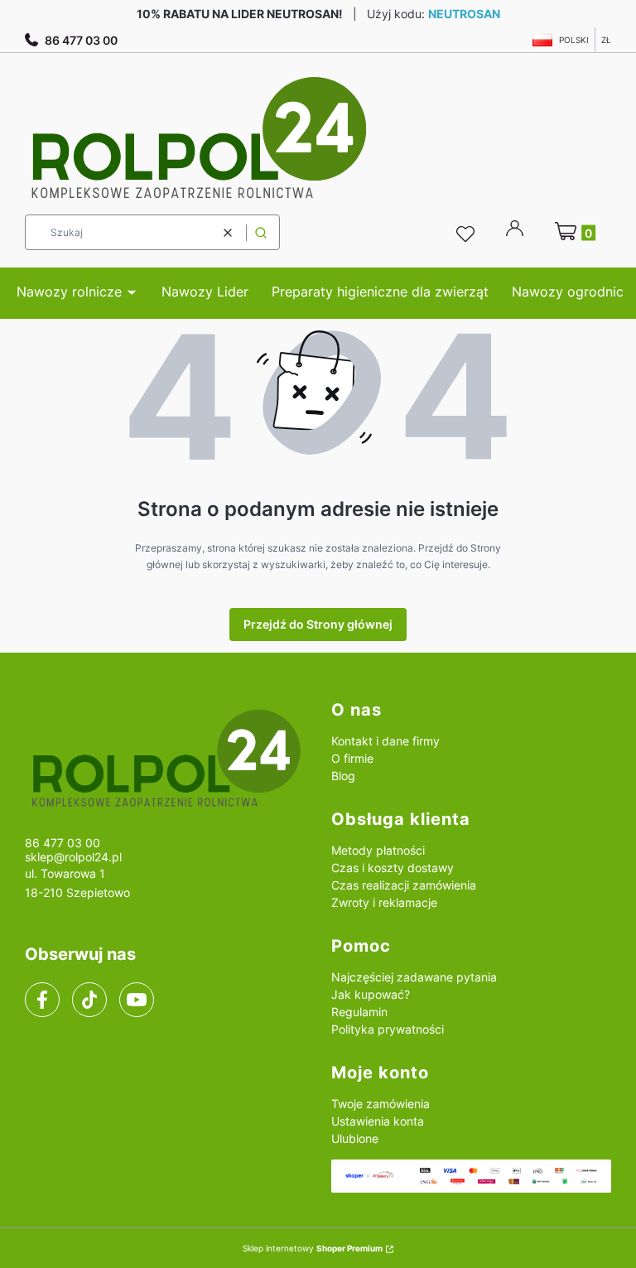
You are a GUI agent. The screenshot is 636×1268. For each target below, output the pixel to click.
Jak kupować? (370, 994)
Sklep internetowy (313, 1248)
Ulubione (354, 1138)
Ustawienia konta (377, 1121)
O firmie (352, 758)
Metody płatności (378, 850)
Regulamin (359, 1012)
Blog (343, 776)
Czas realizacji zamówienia (403, 885)
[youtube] (136, 999)
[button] (261, 232)
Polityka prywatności (387, 1029)
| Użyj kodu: (318, 14)
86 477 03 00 (81, 40)
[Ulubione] (467, 234)
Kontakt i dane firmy (385, 741)
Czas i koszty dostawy (392, 868)
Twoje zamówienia (380, 1104)
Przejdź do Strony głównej (318, 624)
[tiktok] (90, 1000)
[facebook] (42, 1000)
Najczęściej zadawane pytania (414, 977)
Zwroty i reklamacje (384, 902)
